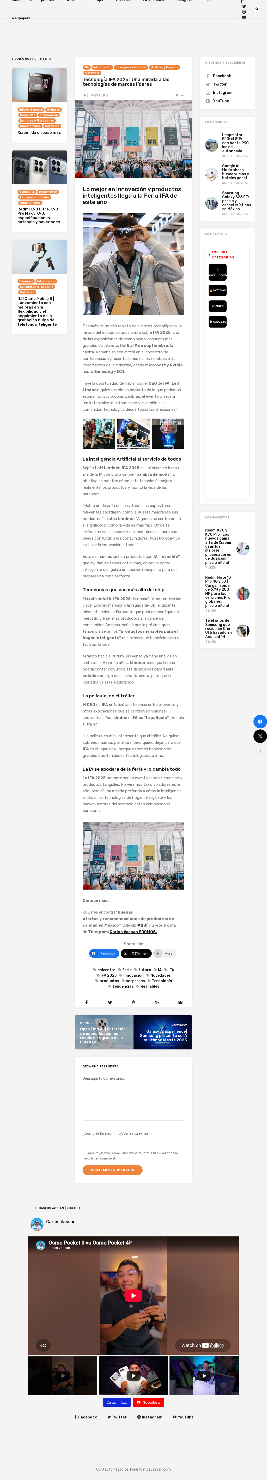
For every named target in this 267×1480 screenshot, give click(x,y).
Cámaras (26, 281)
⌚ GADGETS (217, 321)
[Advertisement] (238, 414)
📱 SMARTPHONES (218, 272)
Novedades (160, 975)
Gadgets (53, 109)
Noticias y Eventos (164, 67)
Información (102, 67)
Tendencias (123, 986)
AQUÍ (143, 925)
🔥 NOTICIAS (217, 290)
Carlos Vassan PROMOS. (133, 931)
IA (160, 970)
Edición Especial (31, 109)
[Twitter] (244, 6)
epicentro (107, 970)
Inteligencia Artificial (131, 67)
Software (92, 73)
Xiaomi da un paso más (39, 132)
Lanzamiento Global (35, 197)
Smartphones (30, 126)
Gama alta (27, 115)
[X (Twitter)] (260, 736)
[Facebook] (260, 721)
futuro (144, 970)
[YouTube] (244, 17)
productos (109, 981)
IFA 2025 (109, 975)
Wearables (149, 986)
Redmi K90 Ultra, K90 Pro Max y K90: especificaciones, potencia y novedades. (39, 216)
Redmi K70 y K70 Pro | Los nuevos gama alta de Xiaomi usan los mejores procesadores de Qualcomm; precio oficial (218, 546)
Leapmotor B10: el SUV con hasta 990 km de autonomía (235, 143)
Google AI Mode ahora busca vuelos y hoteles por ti (235, 172)
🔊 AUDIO (217, 306)
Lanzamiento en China (36, 286)
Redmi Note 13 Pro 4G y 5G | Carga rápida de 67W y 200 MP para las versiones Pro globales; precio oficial (218, 591)
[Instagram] (244, 12)
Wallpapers (21, 18)
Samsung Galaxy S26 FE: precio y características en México (236, 201)
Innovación (133, 975)
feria (127, 970)
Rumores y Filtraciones (37, 120)
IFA (86, 67)
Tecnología (162, 981)
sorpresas (135, 981)
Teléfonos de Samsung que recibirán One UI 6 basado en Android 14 (218, 628)
